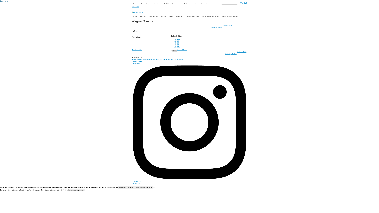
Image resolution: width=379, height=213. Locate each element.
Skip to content (4, 1)
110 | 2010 (177, 45)
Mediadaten (135, 7)
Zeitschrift (143, 16)
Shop (196, 4)
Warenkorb (243, 3)
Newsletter (157, 4)
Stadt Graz (166, 60)
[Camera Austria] (137, 12)
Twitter (185, 50)
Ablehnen (130, 188)
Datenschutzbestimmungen (143, 188)
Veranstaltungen (146, 4)
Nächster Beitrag (227, 25)
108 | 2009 (177, 47)
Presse (135, 4)
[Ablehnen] (153, 187)
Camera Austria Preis (192, 16)
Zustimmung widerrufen (76, 190)
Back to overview (137, 50)
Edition (171, 16)
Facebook (180, 50)
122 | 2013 (177, 41)
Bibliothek (179, 16)
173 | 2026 (177, 39)
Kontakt (166, 4)
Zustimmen (122, 188)
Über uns (174, 4)
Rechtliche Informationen (230, 16)
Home (135, 16)
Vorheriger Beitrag (216, 27)
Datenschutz (205, 4)
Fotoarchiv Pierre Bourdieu (210, 16)
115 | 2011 (177, 43)
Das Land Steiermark (176, 60)
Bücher (163, 16)
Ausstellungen (153, 16)
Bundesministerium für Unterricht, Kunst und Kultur (147, 60)
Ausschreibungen (186, 4)
